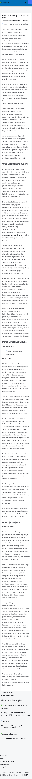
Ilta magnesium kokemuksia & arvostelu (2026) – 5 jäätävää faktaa (15, 714)
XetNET (24, 775)
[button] (26, 2)
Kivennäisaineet (8, 20)
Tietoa (2, 759)
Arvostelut (3, 756)
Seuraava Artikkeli (8, 695)
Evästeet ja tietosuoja (7, 761)
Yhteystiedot (4, 767)
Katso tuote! (6, 358)
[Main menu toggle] (30, 2)
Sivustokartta (4, 764)
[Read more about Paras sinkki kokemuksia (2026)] (9, 734)
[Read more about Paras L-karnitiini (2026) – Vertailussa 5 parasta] (6, 721)
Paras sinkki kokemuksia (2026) (14, 738)
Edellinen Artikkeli (7, 692)
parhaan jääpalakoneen (15, 235)
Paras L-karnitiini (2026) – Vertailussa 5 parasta (11, 726)
